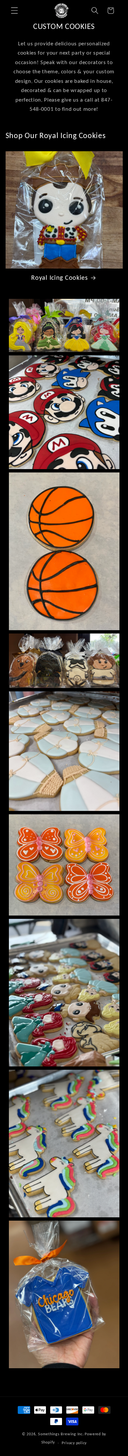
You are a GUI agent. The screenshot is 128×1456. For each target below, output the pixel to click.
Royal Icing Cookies (59, 277)
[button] (14, 10)
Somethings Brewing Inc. (61, 1433)
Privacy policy (74, 1442)
